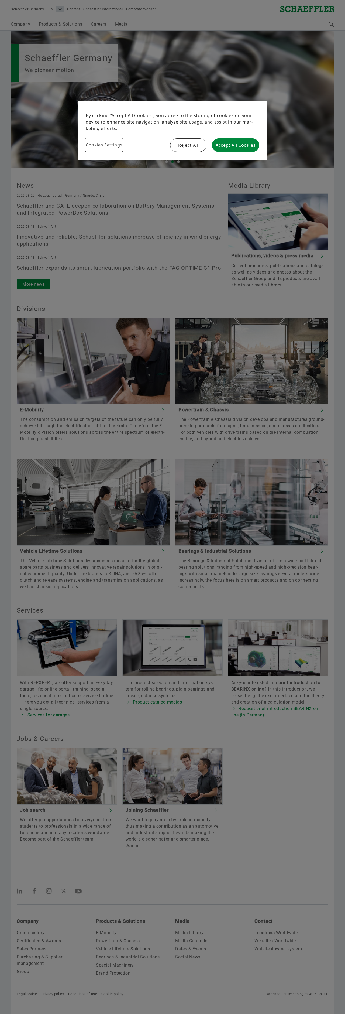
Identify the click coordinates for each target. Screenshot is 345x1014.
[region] (172, 130)
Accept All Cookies (236, 145)
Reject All (188, 145)
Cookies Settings (104, 145)
